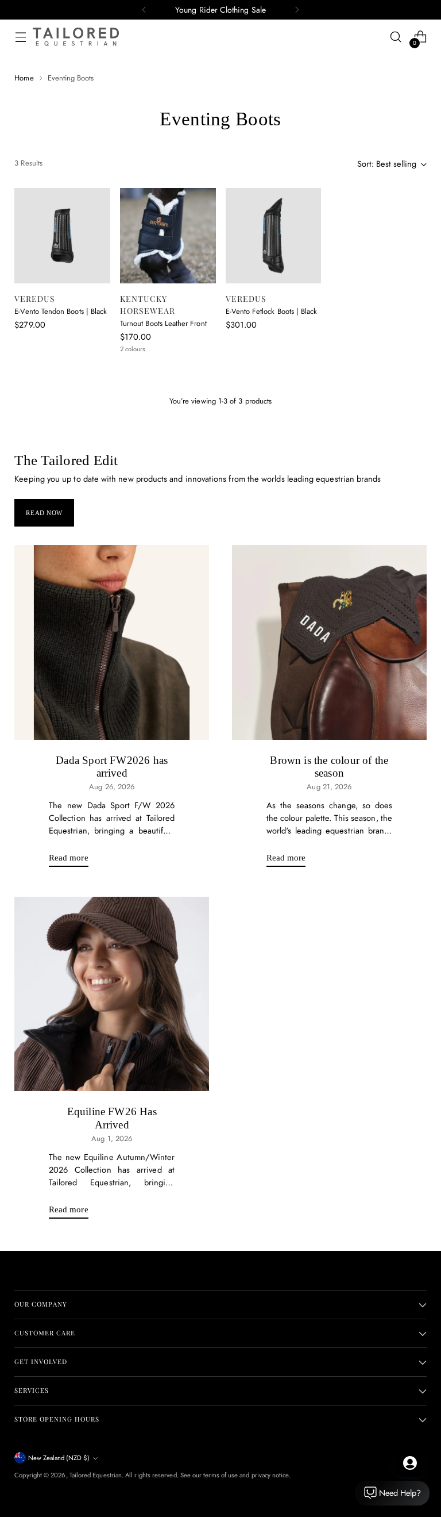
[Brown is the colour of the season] (329, 642)
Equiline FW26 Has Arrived (112, 1117)
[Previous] (144, 10)
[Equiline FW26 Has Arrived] (111, 994)
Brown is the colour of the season (329, 766)
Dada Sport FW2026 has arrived (112, 766)
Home (23, 77)
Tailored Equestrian (95, 1475)
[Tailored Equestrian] (76, 37)
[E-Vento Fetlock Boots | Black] (274, 236)
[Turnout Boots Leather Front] (168, 236)
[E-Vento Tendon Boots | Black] (62, 236)
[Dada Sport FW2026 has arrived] (111, 642)
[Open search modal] (396, 37)
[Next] (297, 10)
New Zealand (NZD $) (59, 1457)
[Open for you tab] (410, 1463)
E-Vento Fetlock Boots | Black (272, 311)
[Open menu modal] (20, 37)
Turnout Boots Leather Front (163, 323)
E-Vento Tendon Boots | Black (60, 311)
